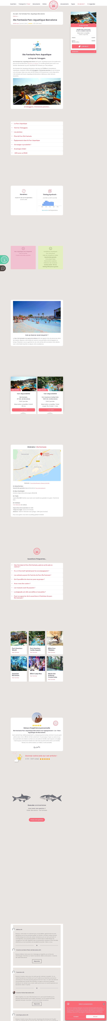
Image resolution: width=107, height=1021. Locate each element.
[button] (104, 1004)
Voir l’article (15, 652)
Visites (44, 4)
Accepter (76, 1016)
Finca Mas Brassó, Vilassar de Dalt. (39, 483)
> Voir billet (23, 410)
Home (15, 16)
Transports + (24, 4)
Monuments (36, 4)
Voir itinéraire (17, 505)
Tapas (73, 4)
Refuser (95, 1016)
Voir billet (85, 46)
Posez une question (37, 820)
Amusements (64, 4)
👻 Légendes (91, 4)
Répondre (37, 961)
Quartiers (13, 4)
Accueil (15, 14)
